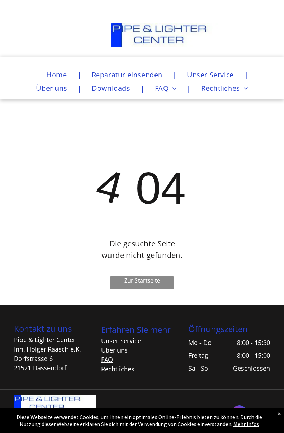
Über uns (114, 350)
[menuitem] (58, 74)
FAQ (107, 359)
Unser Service (121, 341)
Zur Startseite (142, 280)
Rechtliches (117, 369)
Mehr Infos (246, 424)
